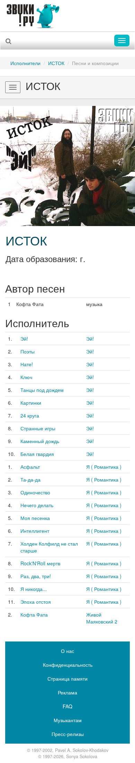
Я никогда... (33, 588)
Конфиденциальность (67, 664)
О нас (67, 650)
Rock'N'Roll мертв (40, 563)
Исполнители (25, 63)
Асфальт (30, 466)
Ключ (26, 377)
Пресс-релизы (68, 733)
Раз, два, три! (35, 576)
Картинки (30, 402)
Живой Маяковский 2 (101, 618)
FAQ (67, 706)
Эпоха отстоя (35, 601)
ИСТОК (56, 63)
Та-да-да (30, 479)
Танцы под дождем (42, 389)
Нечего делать (36, 505)
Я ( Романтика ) (104, 466)
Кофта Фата (34, 614)
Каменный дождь (39, 441)
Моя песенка (35, 517)
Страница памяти (67, 678)
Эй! (24, 338)
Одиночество (35, 492)
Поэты (27, 351)
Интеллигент (34, 530)
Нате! (26, 364)
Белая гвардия (37, 453)
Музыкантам (68, 720)
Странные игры (37, 428)
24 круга (29, 415)
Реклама (67, 692)
